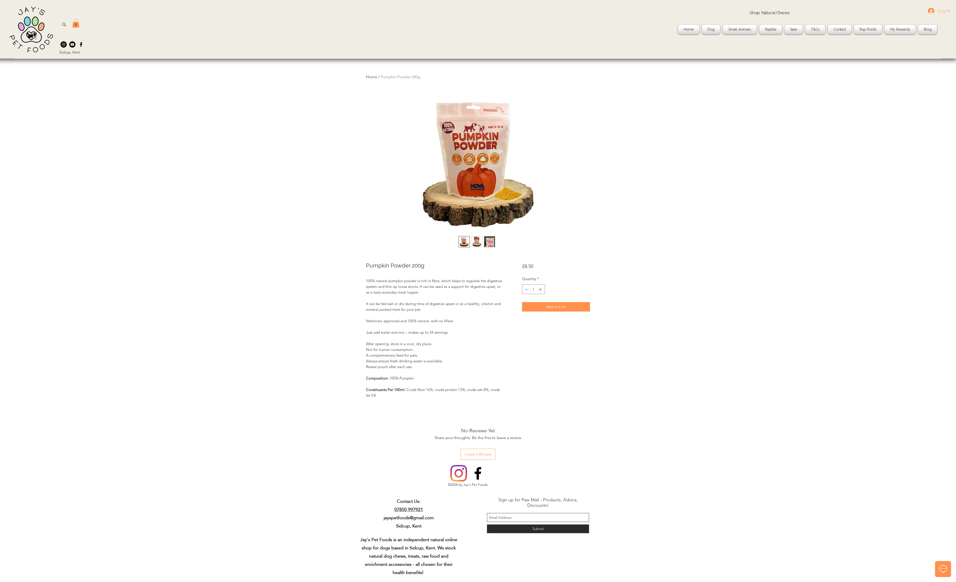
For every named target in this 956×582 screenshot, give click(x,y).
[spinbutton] (533, 289)
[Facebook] (81, 44)
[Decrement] (526, 289)
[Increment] (541, 289)
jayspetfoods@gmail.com (409, 518)
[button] (75, 23)
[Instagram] (63, 44)
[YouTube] (72, 44)
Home (371, 76)
